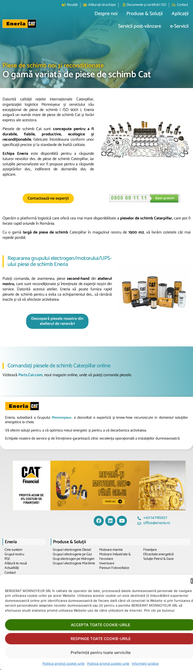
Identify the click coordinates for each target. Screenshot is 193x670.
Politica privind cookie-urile (63, 663)
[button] (105, 14)
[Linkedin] (110, 521)
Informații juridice (145, 663)
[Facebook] (99, 521)
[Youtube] (122, 521)
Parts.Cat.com (29, 375)
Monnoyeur (62, 417)
